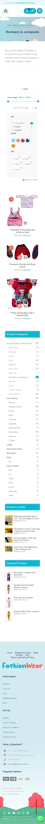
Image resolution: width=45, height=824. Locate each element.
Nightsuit (12, 364)
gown (11, 415)
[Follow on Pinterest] (28, 813)
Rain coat (12, 373)
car (10, 474)
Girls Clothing (12, 398)
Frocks (11, 411)
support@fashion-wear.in (25, 3)
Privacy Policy (8, 732)
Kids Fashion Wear (14, 449)
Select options (19, 223)
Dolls (11, 483)
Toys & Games (13, 466)
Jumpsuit (12, 419)
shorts (11, 386)
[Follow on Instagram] (23, 813)
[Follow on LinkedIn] (18, 813)
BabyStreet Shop (23, 653)
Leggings (12, 424)
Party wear (13, 369)
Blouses (12, 402)
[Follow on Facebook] (4, 813)
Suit (10, 462)
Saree (9, 457)
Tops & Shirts (14, 394)
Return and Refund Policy (22, 657)
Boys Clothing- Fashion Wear (24, 25)
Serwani (12, 381)
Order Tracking (9, 723)
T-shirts (12, 440)
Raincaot (12, 436)
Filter (25, 89)
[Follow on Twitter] (9, 813)
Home (9, 25)
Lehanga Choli (14, 428)
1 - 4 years (16, 126)
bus (10, 470)
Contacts (6, 689)
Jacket (9, 445)
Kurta (11, 360)
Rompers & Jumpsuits (18, 377)
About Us (6, 684)
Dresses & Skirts (15, 407)
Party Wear (13, 432)
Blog (36, 653)
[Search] (32, 11)
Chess (11, 478)
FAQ (27, 655)
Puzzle (11, 487)
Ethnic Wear (13, 348)
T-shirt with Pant (15, 390)
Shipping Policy (9, 737)
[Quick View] (25, 223)
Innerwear (13, 352)
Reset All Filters (31, 180)
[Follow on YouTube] (14, 813)
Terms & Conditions (11, 727)
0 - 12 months (18, 123)
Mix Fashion (11, 453)
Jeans (11, 356)
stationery (13, 491)
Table (11, 495)
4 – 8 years (17, 130)
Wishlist (19, 655)
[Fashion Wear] (5, 11)
